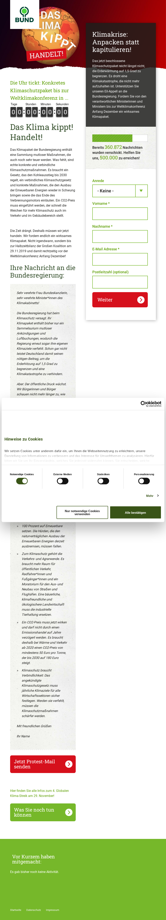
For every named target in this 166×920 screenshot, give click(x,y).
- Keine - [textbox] (105, 190)
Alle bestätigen (135, 512)
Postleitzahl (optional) (110, 272)
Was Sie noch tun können (34, 812)
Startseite (15, 909)
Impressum (52, 909)
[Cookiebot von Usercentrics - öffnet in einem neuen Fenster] (143, 404)
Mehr (149, 495)
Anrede (98, 181)
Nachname (102, 226)
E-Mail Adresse (105, 249)
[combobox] (120, 190)
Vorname (101, 203)
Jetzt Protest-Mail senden (34, 764)
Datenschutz (33, 909)
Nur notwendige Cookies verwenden (82, 512)
